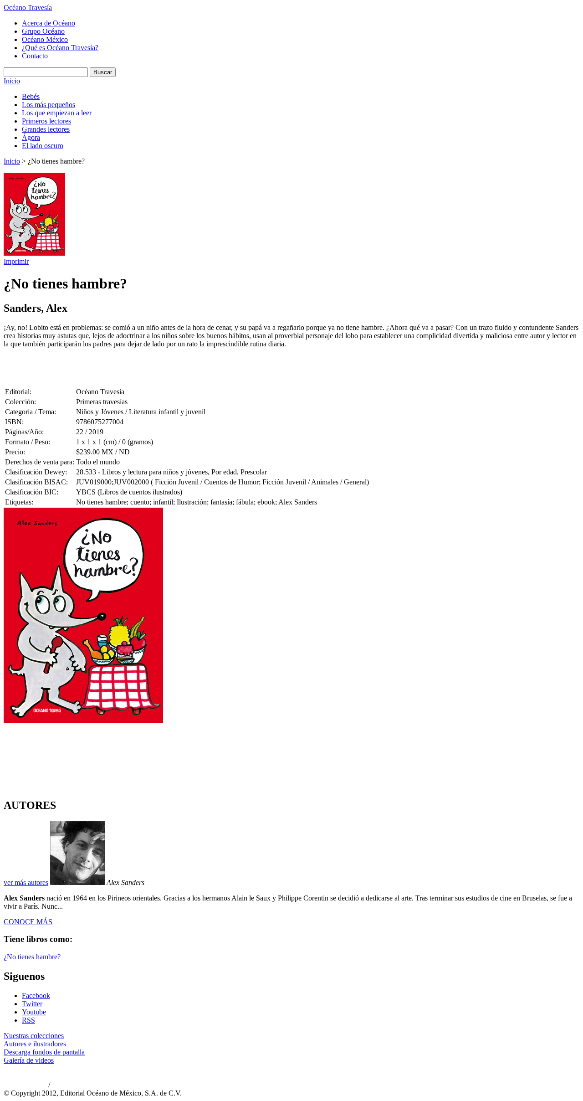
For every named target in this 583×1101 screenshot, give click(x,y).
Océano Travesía (28, 7)
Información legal (71, 1085)
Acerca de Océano (48, 23)
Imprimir (16, 261)
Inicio (12, 81)
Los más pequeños (48, 104)
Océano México (45, 39)
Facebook (36, 995)
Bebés (31, 96)
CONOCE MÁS (28, 922)
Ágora (31, 137)
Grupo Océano (43, 31)
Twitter (32, 1004)
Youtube (34, 1012)
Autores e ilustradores (35, 1044)
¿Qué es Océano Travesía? (60, 47)
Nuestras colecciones (34, 1035)
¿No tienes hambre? (32, 957)
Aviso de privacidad (25, 1085)
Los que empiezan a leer (57, 113)
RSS (28, 1020)
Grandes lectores (46, 129)
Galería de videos (29, 1060)
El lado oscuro (42, 145)
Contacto (35, 56)
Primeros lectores (46, 121)
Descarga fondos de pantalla (44, 1052)
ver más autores (26, 882)
